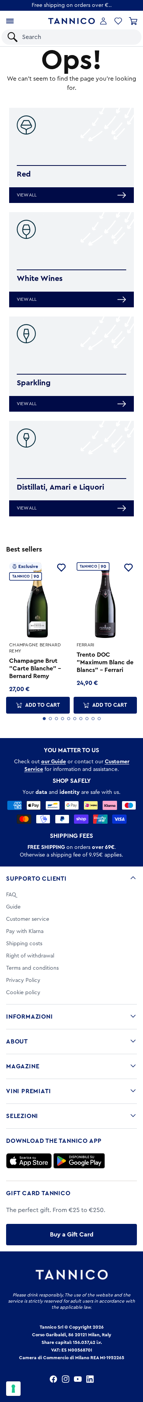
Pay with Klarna (24, 931)
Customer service (27, 919)
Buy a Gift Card (71, 1235)
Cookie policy (23, 992)
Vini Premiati (28, 1091)
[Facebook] (53, 1379)
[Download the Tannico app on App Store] (29, 1160)
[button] (118, 21)
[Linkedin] (90, 1379)
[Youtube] (77, 1379)
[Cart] (133, 21)
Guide (13, 907)
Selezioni (22, 1116)
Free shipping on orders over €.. (72, 5)
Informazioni (29, 1017)
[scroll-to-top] (133, 1364)
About (17, 1042)
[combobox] (78, 37)
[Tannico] (71, 21)
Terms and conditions (32, 968)
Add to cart (42, 705)
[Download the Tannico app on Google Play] (79, 1160)
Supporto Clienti (36, 879)
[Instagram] (65, 1379)
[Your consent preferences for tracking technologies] (13, 1388)
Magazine (22, 1066)
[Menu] (10, 21)
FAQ (11, 894)
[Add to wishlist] (61, 567)
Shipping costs (24, 943)
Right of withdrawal (30, 956)
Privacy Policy (23, 980)
